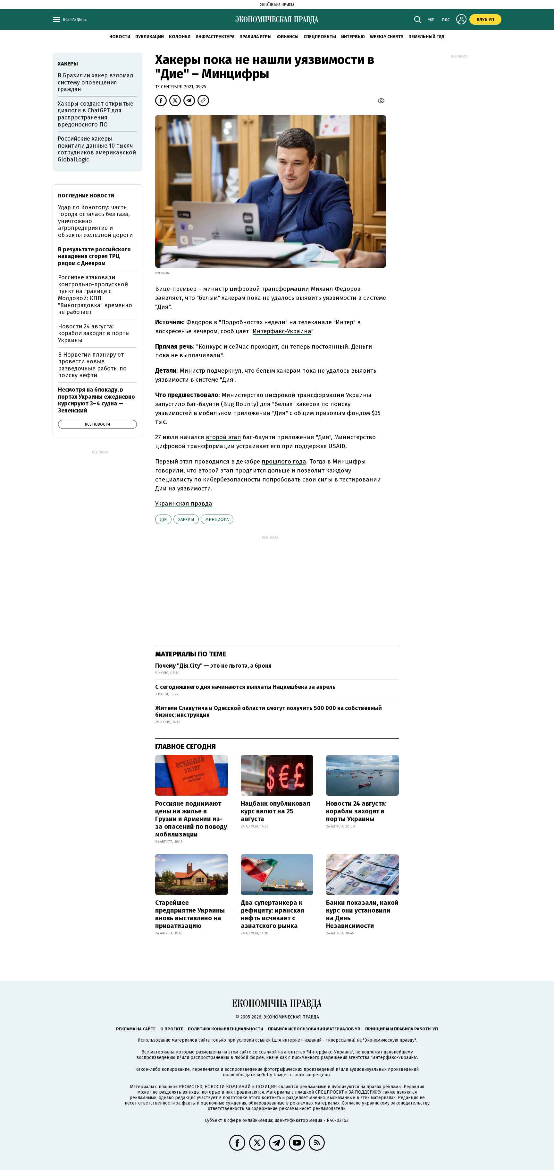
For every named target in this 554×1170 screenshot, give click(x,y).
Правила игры (255, 36)
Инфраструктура (215, 36)
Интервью (353, 36)
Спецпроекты (320, 36)
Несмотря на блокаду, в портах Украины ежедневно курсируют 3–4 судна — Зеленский (96, 400)
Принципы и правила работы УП (401, 1029)
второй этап (223, 437)
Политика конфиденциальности (225, 1029)
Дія (163, 519)
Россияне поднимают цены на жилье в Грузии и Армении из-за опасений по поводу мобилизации (191, 819)
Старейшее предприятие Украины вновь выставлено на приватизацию (190, 914)
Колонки (179, 36)
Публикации (149, 36)
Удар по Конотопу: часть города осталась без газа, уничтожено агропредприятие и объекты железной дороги (95, 221)
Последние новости (86, 196)
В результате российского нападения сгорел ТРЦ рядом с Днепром (94, 256)
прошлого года (284, 461)
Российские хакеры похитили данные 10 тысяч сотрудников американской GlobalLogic (97, 149)
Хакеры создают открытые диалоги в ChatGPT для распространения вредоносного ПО (95, 114)
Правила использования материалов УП (314, 1029)
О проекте (171, 1029)
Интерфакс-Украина (282, 331)
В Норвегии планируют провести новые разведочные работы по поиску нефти (92, 365)
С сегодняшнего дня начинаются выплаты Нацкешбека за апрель (245, 686)
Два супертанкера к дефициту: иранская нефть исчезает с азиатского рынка (272, 914)
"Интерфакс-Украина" (329, 1052)
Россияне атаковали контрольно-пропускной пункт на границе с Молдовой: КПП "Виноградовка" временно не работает (95, 295)
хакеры (186, 519)
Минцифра (217, 519)
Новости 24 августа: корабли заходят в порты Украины (356, 811)
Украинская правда (183, 503)
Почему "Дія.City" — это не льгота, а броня (213, 665)
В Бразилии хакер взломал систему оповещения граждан (95, 82)
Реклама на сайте (135, 1029)
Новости (119, 36)
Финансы (287, 36)
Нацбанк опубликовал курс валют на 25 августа (275, 811)
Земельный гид (427, 36)
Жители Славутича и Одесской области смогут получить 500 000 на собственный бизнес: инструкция (268, 712)
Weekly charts (387, 36)
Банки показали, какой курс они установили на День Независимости (362, 914)
